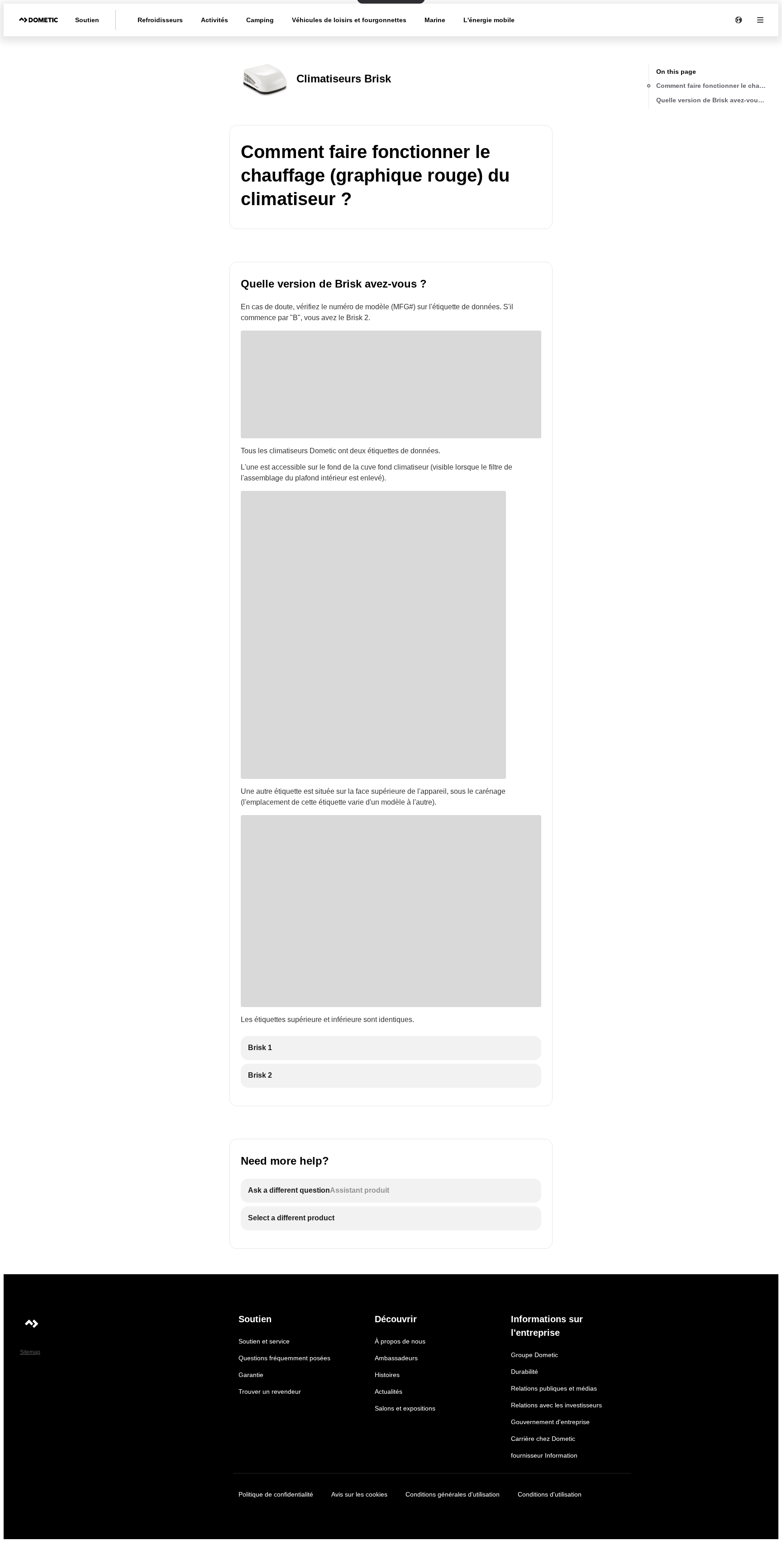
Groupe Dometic (534, 1354)
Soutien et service (264, 1341)
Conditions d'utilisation (550, 1494)
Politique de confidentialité (275, 1494)
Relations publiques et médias (554, 1388)
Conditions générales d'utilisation (452, 1494)
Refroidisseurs (160, 20)
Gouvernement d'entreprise (550, 1421)
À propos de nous (400, 1341)
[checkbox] (391, 1048)
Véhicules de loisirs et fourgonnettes (349, 20)
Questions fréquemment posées (284, 1358)
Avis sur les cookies (359, 1494)
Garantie (250, 1374)
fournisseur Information (544, 1455)
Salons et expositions (405, 1408)
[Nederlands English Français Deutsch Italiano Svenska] (738, 20)
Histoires (387, 1374)
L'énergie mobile (489, 20)
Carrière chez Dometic (543, 1438)
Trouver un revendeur (269, 1391)
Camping (260, 20)
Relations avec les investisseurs (556, 1405)
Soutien (87, 20)
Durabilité (524, 1371)
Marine (434, 20)
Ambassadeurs (396, 1358)
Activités (214, 20)
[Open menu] (760, 20)
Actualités (388, 1391)
